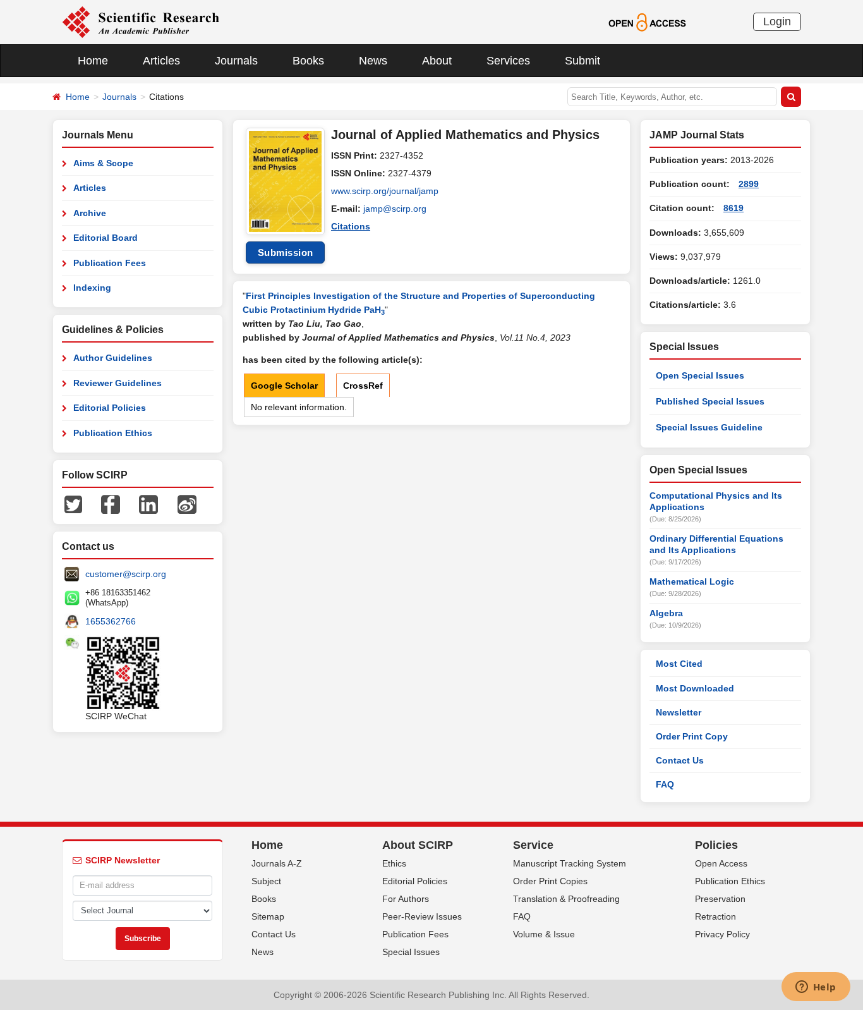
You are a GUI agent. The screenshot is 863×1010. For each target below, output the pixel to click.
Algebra (666, 613)
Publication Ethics (112, 433)
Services (508, 60)
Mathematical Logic (691, 581)
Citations (350, 226)
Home (93, 60)
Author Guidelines (112, 358)
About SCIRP (417, 845)
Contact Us (680, 760)
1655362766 (110, 621)
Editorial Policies (109, 408)
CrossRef (363, 385)
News (373, 60)
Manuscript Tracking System (569, 863)
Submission (285, 252)
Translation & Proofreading (566, 899)
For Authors (405, 899)
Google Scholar (284, 385)
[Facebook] (110, 504)
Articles (161, 60)
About (437, 60)
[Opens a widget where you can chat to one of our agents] (815, 988)
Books (308, 60)
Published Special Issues (710, 401)
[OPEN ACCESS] (647, 21)
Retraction (715, 916)
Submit (582, 60)
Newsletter (678, 712)
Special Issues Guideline (709, 427)
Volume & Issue (544, 934)
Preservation (720, 899)
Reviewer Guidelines (117, 383)
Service (533, 845)
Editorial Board (105, 238)
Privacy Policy (722, 934)
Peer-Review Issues (422, 916)
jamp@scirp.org (394, 209)
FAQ (665, 784)
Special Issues (411, 952)
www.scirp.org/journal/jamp (384, 191)
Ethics (394, 863)
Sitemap (267, 916)
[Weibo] (187, 504)
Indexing (92, 288)
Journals (236, 60)
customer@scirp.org (125, 574)
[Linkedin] (148, 504)
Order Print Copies (550, 881)
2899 (749, 184)
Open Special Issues (700, 375)
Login (777, 21)
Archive (89, 213)
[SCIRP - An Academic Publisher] (140, 21)
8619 (733, 208)
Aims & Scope (103, 163)
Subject (266, 881)
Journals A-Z (276, 863)
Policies (716, 845)
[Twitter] (73, 504)
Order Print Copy (692, 736)
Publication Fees (109, 263)
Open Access (721, 863)
